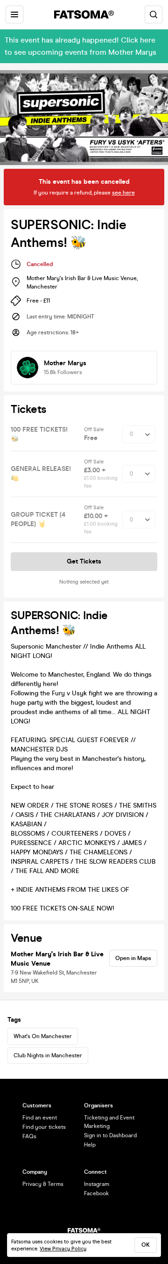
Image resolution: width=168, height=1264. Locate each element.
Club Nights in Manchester (48, 1055)
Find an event (39, 1117)
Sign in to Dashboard (110, 1135)
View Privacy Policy (63, 1249)
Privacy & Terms (42, 1184)
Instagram (96, 1184)
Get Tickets (84, 561)
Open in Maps (133, 958)
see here (123, 192)
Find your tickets (44, 1127)
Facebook (96, 1193)
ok (145, 1245)
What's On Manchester (43, 1036)
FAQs (29, 1136)
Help (90, 1144)
